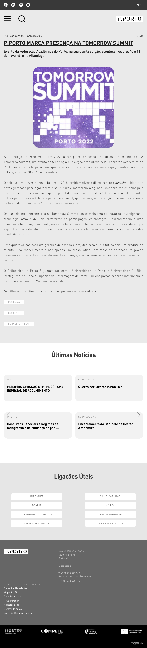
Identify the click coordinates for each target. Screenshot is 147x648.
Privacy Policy (11, 600)
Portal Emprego (110, 514)
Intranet (36, 496)
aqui (97, 291)
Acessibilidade (11, 604)
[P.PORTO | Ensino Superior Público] (129, 19)
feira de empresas (19, 324)
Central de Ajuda (110, 523)
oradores (13, 313)
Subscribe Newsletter (15, 588)
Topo (135, 643)
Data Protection (12, 596)
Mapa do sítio (11, 592)
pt (141, 5)
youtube (28, 5)
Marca (110, 505)
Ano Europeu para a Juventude (56, 203)
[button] (138, 414)
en (137, 5)
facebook (6, 5)
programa (14, 302)
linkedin (13, 5)
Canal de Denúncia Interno (18, 612)
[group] (38, 388)
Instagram (21, 5)
